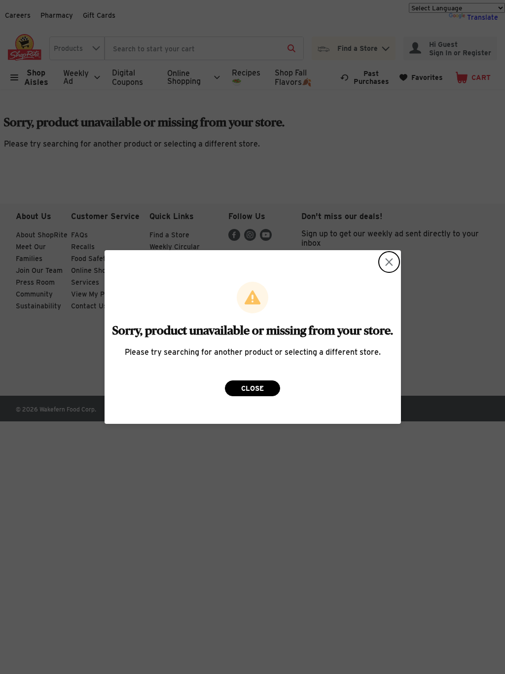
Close (252, 388)
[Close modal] (389, 262)
